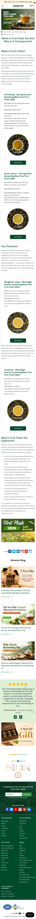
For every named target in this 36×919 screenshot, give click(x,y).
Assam (3, 823)
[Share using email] (30, 551)
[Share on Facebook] (10, 551)
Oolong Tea (5, 858)
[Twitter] (11, 809)
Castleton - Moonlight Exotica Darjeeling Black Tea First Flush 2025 (18, 372)
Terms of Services (25, 867)
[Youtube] (16, 809)
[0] (31, 7)
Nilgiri (3, 826)
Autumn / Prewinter (8, 896)
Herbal (3, 865)
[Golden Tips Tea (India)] (18, 6)
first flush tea (10, 34)
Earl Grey (4, 870)
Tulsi (21, 826)
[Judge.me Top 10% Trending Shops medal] (18, 775)
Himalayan (4, 828)
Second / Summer (7, 894)
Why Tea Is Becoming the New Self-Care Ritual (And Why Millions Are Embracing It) (17, 665)
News (21, 853)
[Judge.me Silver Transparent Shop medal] (13, 767)
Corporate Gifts (24, 879)
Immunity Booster (7, 848)
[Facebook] (7, 809)
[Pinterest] (24, 809)
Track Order (23, 862)
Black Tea (4, 850)
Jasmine (22, 833)
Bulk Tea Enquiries (25, 860)
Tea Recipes (23, 838)
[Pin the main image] (26, 551)
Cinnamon (22, 823)
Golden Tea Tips (7, 513)
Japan (3, 833)
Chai (2, 860)
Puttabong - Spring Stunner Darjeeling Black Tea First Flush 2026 (17, 97)
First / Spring (6, 891)
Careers (21, 855)
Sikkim (3, 831)
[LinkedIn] (18, 551)
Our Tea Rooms (24, 875)
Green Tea (4, 853)
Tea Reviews (23, 882)
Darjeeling (4, 821)
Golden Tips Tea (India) (14, 916)
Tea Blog (22, 850)
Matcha (3, 867)
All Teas (3, 835)
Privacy (21, 870)
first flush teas (22, 79)
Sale (20, 845)
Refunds (22, 872)
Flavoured (4, 862)
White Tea (4, 855)
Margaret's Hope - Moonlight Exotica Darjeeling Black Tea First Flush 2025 (18, 284)
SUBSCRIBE (27, 794)
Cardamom (23, 821)
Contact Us (23, 858)
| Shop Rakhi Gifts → (18, 3)
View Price (18, 162)
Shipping (22, 865)
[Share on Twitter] (14, 551)
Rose (21, 828)
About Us (22, 848)
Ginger (21, 831)
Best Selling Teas (7, 845)
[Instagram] (22, 551)
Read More (5, 597)
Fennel (21, 835)
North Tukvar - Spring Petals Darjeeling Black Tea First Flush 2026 (18, 176)
